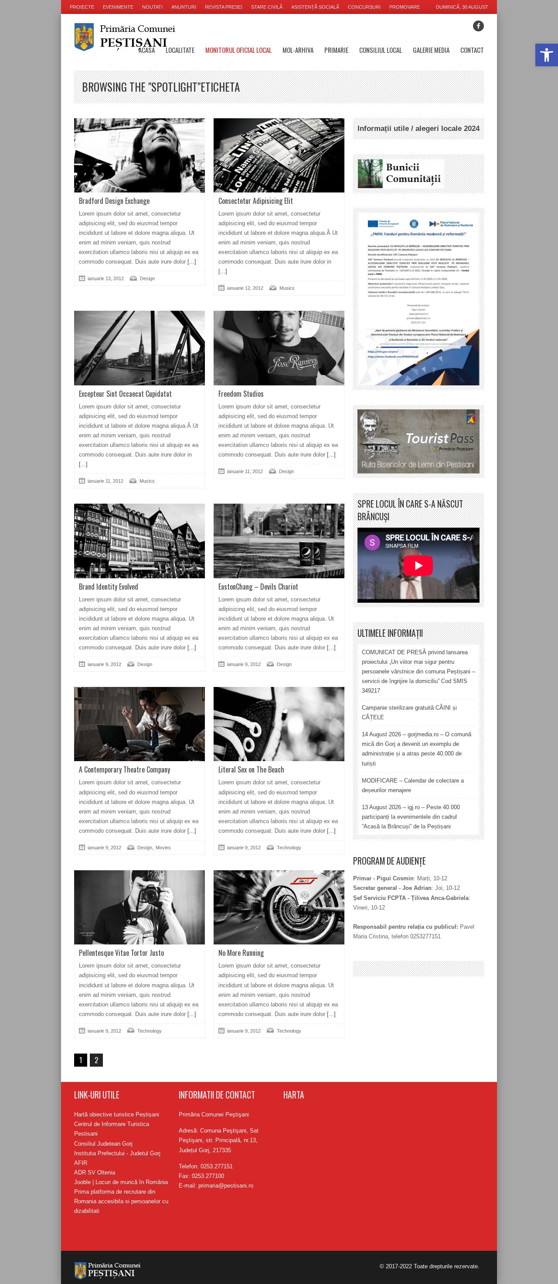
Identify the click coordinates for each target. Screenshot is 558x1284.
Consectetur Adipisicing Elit (255, 201)
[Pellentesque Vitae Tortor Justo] (139, 907)
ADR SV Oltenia (94, 1172)
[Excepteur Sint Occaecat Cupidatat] (139, 348)
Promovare (404, 7)
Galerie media (431, 50)
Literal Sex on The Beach (251, 769)
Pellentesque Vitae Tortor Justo (121, 953)
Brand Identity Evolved (108, 586)
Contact (472, 50)
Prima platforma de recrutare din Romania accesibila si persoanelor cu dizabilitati (121, 1201)
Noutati (152, 7)
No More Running (241, 953)
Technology (289, 847)
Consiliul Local (380, 50)
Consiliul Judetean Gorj (103, 1143)
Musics (287, 288)
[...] (191, 261)
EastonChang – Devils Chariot (258, 586)
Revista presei (223, 7)
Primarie (336, 50)
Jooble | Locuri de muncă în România (121, 1182)
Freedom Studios (241, 393)
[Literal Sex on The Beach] (279, 724)
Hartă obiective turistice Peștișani (116, 1114)
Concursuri (364, 7)
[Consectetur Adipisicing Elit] (279, 155)
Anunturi (183, 7)
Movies (163, 847)
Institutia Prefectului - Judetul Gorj (117, 1153)
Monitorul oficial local (238, 50)
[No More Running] (279, 907)
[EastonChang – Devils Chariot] (279, 541)
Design (147, 278)
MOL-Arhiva (297, 50)
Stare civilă (266, 7)
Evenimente (118, 7)
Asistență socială (315, 7)
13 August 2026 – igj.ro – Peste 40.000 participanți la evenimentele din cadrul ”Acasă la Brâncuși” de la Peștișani (411, 817)
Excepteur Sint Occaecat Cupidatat (125, 393)
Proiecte (82, 7)
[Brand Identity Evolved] (139, 541)
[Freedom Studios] (279, 348)
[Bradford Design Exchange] (139, 155)
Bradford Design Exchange (114, 201)
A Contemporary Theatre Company (124, 769)
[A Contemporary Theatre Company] (139, 724)
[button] (546, 55)
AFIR (80, 1163)
